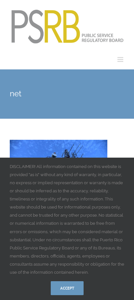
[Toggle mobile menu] (120, 59)
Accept (67, 288)
